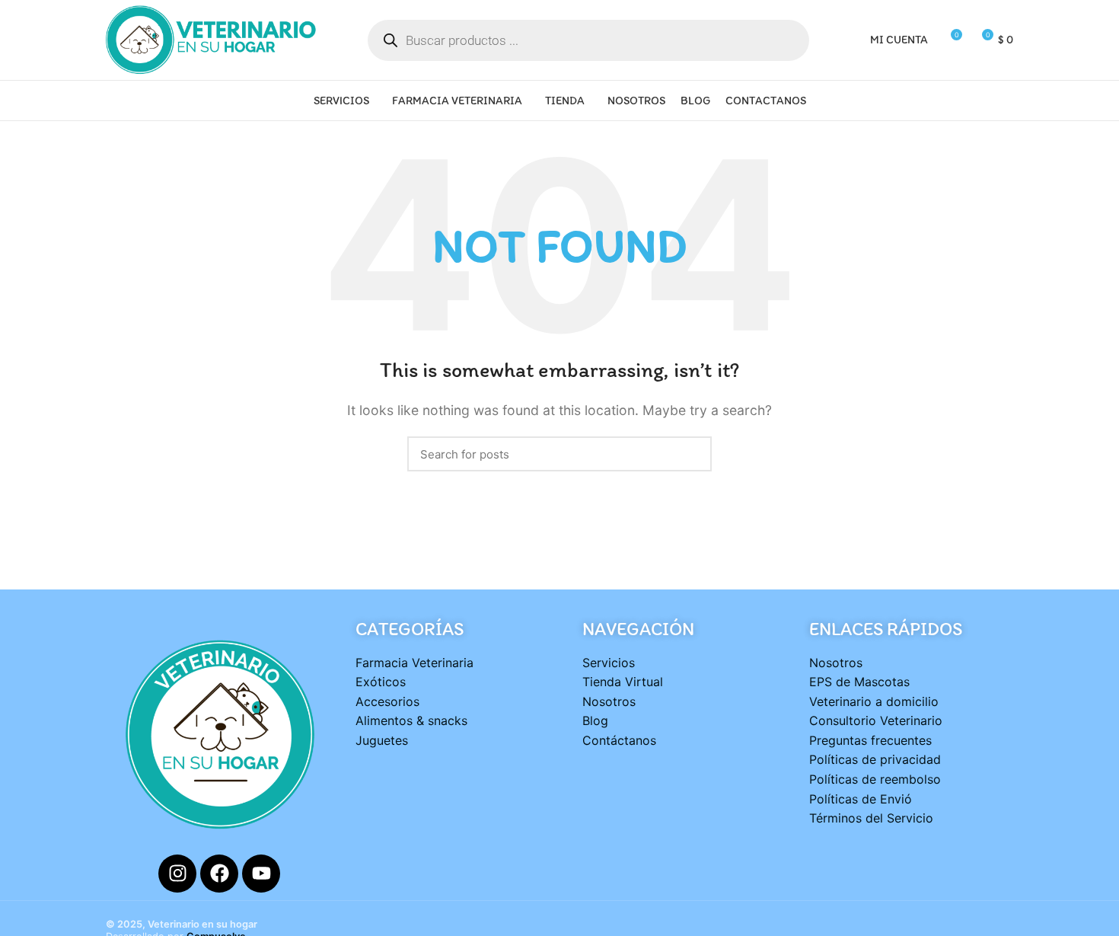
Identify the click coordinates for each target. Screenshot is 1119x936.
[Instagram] (177, 874)
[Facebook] (219, 874)
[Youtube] (261, 874)
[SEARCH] (691, 453)
